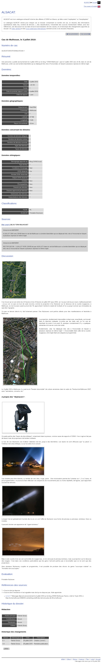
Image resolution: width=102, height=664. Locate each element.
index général (16, 29)
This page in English (90, 6)
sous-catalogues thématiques (36, 29)
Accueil (94, 2)
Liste (92, 659)
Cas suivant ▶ (85, 34)
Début (69, 659)
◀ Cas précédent (72, 34)
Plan (87, 659)
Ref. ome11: (6, 225)
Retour (75, 659)
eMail (63, 659)
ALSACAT (87, 2)
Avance (81, 659)
